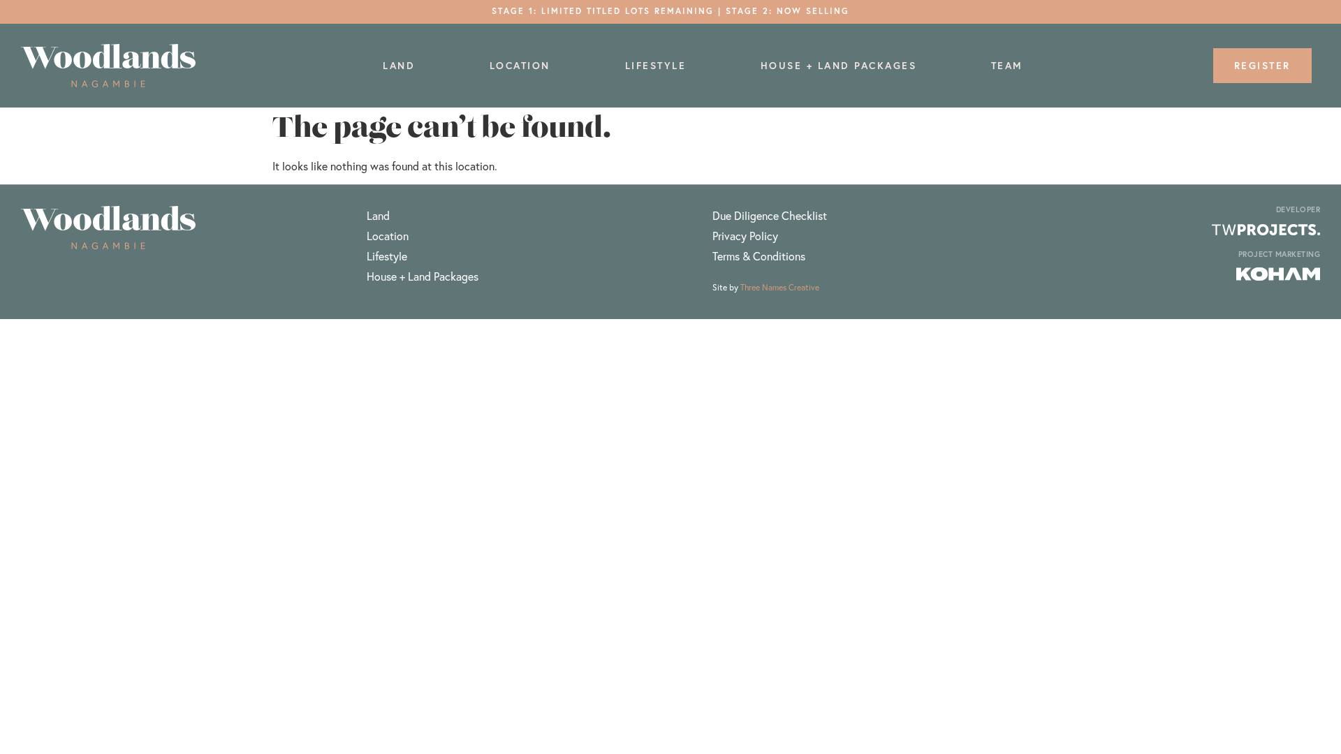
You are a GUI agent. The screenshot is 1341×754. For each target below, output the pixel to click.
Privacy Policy (745, 235)
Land (399, 65)
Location (520, 65)
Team (1007, 65)
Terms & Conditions (758, 256)
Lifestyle (656, 65)
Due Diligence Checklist (769, 215)
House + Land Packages (839, 65)
